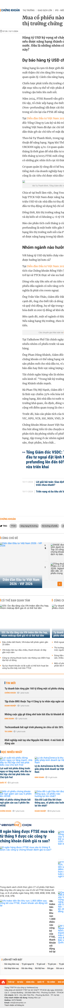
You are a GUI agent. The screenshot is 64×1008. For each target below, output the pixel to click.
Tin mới (11, 683)
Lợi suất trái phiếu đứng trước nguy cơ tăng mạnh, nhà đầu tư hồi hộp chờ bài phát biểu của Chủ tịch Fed (15, 773)
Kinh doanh (9, 719)
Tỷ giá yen (52, 964)
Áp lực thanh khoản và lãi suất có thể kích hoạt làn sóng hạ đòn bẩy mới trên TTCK (25, 667)
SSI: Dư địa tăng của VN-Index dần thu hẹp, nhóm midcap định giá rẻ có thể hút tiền (24, 634)
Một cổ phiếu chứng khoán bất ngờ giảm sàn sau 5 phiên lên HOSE (15, 802)
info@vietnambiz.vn (18, 1003)
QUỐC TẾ (40, 982)
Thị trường (29, 10)
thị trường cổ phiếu (50, 525)
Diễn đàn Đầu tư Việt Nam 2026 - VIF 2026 (21, 582)
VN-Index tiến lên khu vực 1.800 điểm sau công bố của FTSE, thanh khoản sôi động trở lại (52, 926)
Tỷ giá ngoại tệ (28, 964)
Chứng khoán (10, 10)
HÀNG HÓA (30, 982)
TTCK (13, 525)
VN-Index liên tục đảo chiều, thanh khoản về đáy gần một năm (24, 651)
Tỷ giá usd (41, 964)
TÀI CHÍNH (51, 982)
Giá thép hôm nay (11, 968)
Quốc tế (3, 783)
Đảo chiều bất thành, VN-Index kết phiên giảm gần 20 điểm (25, 643)
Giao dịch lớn (45, 10)
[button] (59, 584)
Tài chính (8, 731)
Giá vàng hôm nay (11, 964)
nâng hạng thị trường (29, 525)
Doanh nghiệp (10, 706)
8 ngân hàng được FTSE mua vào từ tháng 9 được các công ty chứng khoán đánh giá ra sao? (27, 836)
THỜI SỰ (11, 982)
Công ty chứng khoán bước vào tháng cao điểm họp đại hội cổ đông (26, 659)
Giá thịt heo (40, 968)
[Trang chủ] (3, 982)
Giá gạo (50, 968)
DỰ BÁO (20, 982)
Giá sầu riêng (26, 968)
